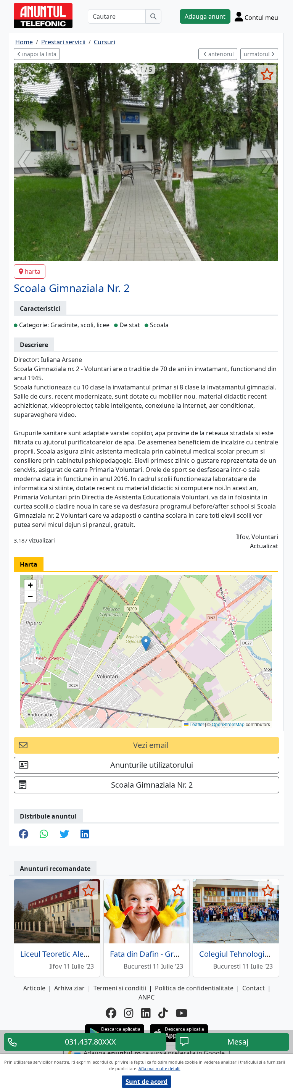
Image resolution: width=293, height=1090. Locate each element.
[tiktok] (163, 1013)
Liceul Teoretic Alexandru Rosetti (77, 954)
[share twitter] (64, 835)
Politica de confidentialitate (194, 988)
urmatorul (257, 54)
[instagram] (129, 1013)
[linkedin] (146, 1013)
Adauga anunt (205, 16)
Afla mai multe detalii (159, 1068)
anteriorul (220, 54)
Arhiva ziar (69, 988)
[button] (146, 643)
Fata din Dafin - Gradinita (154, 954)
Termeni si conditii (119, 988)
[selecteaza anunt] (267, 74)
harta (32, 271)
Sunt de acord (146, 1081)
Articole (34, 988)
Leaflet (196, 724)
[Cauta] (153, 16)
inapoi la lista (38, 54)
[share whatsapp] (44, 835)
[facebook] (111, 1013)
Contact (253, 988)
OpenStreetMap (228, 724)
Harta (28, 564)
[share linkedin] (85, 835)
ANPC (146, 997)
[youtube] (181, 1013)
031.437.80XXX (90, 1042)
